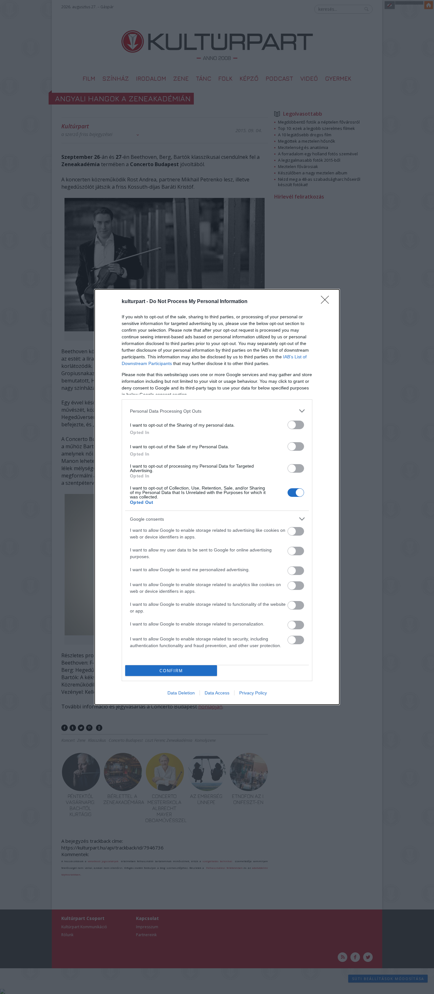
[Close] (327, 302)
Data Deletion (181, 692)
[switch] (296, 425)
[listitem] (217, 411)
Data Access (217, 692)
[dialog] (217, 497)
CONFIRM (171, 670)
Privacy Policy (253, 692)
